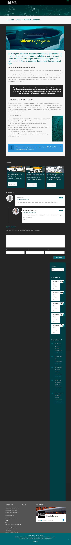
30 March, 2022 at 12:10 (23, 199)
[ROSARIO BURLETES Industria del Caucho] (12, 2)
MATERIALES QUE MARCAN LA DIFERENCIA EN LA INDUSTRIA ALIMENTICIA (55, 177)
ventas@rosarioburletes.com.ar (13, 524)
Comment (9, 234)
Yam (7, 250)
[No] (69, 539)
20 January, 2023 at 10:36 (29, 212)
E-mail (27, 250)
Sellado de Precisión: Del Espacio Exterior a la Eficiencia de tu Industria (15, 176)
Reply (61, 197)
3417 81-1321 (10, 518)
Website (47, 250)
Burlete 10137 (58, 352)
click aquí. (31, 149)
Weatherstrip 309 (59, 402)
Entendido (35, 541)
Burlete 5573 (58, 376)
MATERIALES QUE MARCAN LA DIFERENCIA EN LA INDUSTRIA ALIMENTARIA (35, 177)
